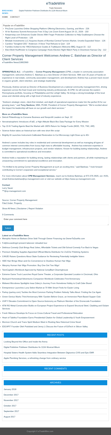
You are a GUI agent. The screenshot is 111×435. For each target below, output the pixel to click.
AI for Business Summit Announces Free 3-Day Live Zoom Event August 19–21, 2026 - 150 (46, 31)
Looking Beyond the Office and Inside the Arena (25, 341)
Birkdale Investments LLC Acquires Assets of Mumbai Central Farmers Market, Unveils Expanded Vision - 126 (55, 41)
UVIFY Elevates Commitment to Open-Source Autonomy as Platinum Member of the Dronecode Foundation (51, 301)
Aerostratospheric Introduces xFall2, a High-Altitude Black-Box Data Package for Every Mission (45, 121)
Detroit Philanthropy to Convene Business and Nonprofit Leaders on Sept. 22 (37, 117)
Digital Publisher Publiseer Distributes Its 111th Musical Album (43, 11)
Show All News (8, 208)
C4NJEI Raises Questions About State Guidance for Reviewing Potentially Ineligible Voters (43, 256)
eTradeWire (55, 3)
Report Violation (35, 208)
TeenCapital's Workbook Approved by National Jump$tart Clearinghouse (35, 270)
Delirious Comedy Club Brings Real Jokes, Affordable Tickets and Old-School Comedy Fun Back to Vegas (50, 247)
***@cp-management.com (14, 191)
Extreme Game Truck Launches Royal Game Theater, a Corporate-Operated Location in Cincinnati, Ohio (50, 274)
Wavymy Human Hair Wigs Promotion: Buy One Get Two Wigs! (30, 265)
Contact (15, 17)
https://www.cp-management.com (80, 179)
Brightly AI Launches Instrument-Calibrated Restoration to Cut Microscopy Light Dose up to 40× (45, 135)
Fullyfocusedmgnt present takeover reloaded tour (24, 243)
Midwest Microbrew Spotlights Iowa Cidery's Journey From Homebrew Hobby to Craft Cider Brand (47, 283)
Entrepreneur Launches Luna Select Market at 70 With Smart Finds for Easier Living (40, 288)
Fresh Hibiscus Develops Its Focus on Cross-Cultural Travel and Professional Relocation (42, 313)
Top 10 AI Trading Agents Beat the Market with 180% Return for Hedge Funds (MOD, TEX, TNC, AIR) (48, 126)
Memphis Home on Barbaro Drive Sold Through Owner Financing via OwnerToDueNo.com (43, 238)
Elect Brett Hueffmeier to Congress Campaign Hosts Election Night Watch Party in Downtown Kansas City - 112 (55, 50)
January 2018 (10, 389)
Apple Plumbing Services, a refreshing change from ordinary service (35, 358)
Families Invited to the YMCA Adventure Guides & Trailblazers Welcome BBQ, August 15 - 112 (48, 47)
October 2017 (10, 406)
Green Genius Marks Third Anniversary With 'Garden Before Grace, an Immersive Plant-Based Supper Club (51, 296)
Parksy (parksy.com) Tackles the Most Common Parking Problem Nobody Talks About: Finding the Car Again (51, 292)
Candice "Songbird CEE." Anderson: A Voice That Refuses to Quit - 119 (37, 44)
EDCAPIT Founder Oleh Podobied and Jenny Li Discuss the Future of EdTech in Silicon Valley (45, 326)
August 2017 (9, 417)
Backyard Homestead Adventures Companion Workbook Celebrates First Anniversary (41, 279)
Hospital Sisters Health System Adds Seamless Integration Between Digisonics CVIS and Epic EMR (49, 352)
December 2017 (11, 395)
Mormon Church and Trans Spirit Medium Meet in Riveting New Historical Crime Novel (41, 322)
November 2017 (11, 400)
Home (5, 17)
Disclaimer (22, 208)
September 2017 (11, 411)
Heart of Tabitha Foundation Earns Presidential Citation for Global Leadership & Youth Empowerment (48, 317)
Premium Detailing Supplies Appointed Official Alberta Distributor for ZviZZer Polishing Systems (45, 252)
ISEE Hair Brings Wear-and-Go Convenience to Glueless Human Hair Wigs (36, 261)
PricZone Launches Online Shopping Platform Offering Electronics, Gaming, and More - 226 (47, 28)
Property (18, 203)
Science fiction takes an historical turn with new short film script (31, 130)
